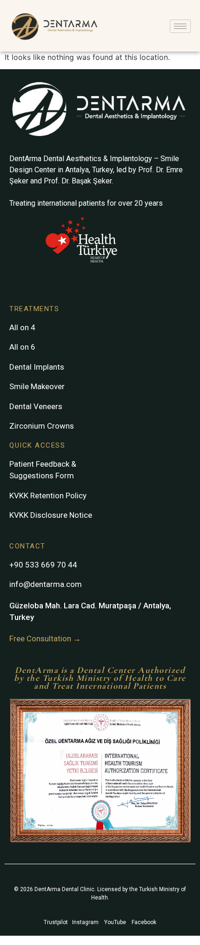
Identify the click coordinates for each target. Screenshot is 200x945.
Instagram (85, 922)
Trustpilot (56, 922)
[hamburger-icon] (180, 26)
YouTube (115, 922)
